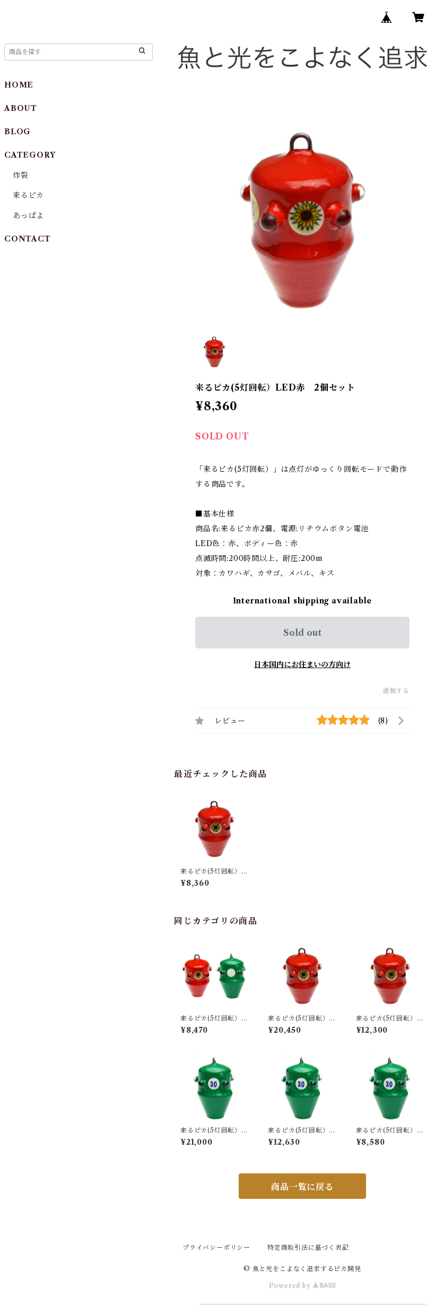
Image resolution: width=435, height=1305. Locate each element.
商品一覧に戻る (302, 1186)
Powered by (291, 1286)
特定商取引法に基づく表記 (308, 1247)
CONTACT (27, 239)
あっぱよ (28, 215)
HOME (18, 85)
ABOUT (20, 108)
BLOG (17, 131)
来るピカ (28, 195)
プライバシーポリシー (216, 1247)
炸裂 (21, 175)
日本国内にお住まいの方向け (302, 664)
